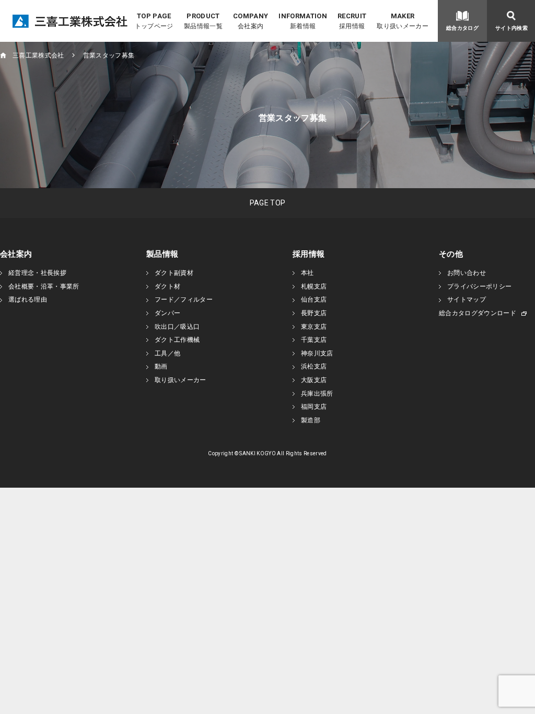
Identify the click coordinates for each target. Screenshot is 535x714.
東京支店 (314, 326)
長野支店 (314, 313)
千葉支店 (314, 339)
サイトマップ (466, 299)
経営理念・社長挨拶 (37, 273)
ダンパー (167, 313)
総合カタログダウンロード (477, 313)
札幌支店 (314, 286)
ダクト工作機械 (177, 339)
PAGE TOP (268, 203)
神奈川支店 (317, 353)
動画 (161, 366)
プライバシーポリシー (479, 286)
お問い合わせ (466, 273)
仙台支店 (314, 299)
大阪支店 (314, 380)
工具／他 (167, 353)
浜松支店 (314, 366)
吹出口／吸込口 (177, 326)
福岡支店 (314, 406)
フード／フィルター (184, 299)
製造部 (310, 420)
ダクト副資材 (174, 273)
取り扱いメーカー (180, 380)
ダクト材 (167, 286)
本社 (307, 273)
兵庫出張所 (317, 393)
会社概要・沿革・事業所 (43, 286)
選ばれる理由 (27, 299)
